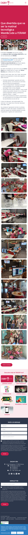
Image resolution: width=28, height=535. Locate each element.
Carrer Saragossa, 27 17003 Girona (15, 464)
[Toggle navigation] (25, 2)
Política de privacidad (11, 517)
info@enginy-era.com (15, 465)
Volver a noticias (6, 364)
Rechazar (14, 532)
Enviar (5, 453)
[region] (14, 529)
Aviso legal (3, 517)
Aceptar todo (20, 532)
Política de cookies (10, 519)
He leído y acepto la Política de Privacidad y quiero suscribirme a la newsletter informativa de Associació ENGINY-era (13, 488)
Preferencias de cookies (20, 519)
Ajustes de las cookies (5, 532)
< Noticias (4, 36)
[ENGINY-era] (7, 3)
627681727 (15, 467)
